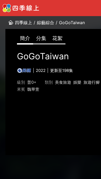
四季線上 (23, 22)
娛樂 (77, 82)
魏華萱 (33, 89)
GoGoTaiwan (72, 22)
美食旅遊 (63, 82)
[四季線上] (21, 8)
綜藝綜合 (45, 22)
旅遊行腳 (91, 82)
